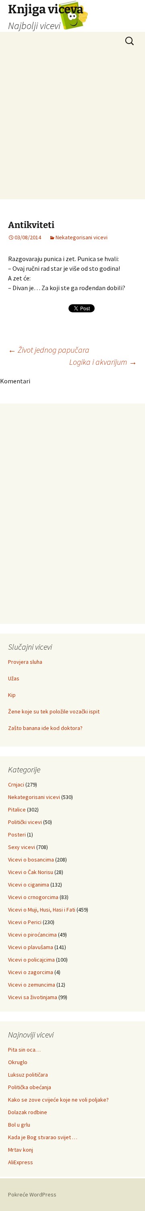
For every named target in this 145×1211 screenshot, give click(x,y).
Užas (13, 678)
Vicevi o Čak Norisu (30, 872)
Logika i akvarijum (103, 362)
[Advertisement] (72, 126)
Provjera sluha (25, 661)
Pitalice (17, 809)
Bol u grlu (19, 1124)
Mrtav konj (20, 1149)
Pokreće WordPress (32, 1194)
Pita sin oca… (24, 1049)
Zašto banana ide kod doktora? (45, 728)
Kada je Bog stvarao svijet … (42, 1137)
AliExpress (20, 1162)
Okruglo (17, 1062)
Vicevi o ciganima (28, 884)
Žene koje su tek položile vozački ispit (53, 711)
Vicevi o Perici (24, 922)
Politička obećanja (29, 1087)
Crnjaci (16, 784)
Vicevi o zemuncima (31, 984)
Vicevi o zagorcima (30, 972)
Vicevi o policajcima (31, 959)
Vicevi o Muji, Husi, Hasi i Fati (41, 909)
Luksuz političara (28, 1074)
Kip (12, 695)
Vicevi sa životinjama (32, 997)
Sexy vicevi (21, 847)
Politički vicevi (25, 822)
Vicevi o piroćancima (32, 934)
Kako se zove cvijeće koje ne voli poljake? (58, 1099)
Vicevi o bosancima (31, 859)
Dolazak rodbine (27, 1112)
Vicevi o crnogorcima (33, 897)
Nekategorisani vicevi (82, 237)
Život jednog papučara (48, 350)
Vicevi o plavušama (30, 947)
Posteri (17, 834)
